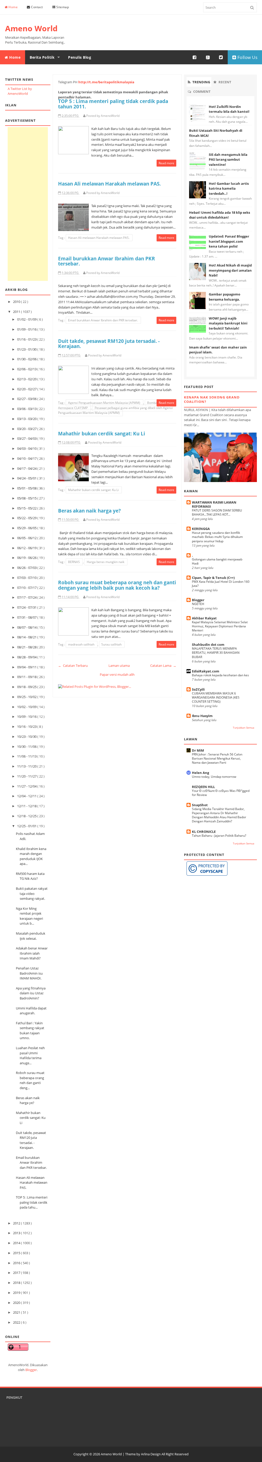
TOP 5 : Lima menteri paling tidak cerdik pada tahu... (31, 1202)
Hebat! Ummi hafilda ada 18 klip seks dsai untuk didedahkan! (219, 215)
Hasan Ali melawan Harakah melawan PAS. (31, 1182)
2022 (17, 1322)
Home (13, 7)
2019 (17, 1292)
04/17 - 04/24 (27, 468)
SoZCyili (198, 689)
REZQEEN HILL (203, 786)
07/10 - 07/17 (27, 587)
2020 (17, 1302)
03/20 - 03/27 (27, 428)
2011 (17, 311)
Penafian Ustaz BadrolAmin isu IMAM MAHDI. (29, 973)
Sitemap (62, 7)
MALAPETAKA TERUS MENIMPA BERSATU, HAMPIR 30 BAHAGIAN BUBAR (215, 652)
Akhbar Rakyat (204, 618)
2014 (17, 1243)
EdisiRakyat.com (205, 671)
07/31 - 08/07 (27, 617)
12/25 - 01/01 (27, 826)
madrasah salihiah (81, 644)
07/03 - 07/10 (27, 577)
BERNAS (74, 562)
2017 (17, 1272)
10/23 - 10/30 (27, 736)
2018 (17, 1282)
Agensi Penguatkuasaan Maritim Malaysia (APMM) (104, 403)
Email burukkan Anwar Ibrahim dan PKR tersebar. (31, 1162)
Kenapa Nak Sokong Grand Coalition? (212, 399)
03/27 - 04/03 (27, 438)
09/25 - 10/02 (27, 696)
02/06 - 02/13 (27, 369)
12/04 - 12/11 (27, 796)
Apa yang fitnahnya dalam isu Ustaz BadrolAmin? (31, 993)
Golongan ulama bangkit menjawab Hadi (217, 561)
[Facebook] (194, 57)
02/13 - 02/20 (27, 379)
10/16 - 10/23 (27, 726)
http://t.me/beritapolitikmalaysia (106, 82)
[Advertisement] (28, 204)
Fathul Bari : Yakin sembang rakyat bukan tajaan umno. (30, 1030)
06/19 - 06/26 (27, 557)
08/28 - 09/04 (27, 657)
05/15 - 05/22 (27, 508)
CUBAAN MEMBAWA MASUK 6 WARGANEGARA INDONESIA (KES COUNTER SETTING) (215, 697)
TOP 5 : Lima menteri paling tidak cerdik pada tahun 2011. (113, 104)
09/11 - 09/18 (27, 676)
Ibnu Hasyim (202, 715)
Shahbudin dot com (208, 644)
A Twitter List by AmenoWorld (20, 91)
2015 (17, 1253)
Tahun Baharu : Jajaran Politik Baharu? (219, 835)
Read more (166, 163)
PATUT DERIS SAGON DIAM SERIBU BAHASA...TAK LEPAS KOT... (217, 512)
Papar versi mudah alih (117, 674)
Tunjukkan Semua (243, 727)
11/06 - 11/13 (27, 756)
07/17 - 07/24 (27, 597)
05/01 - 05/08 (27, 488)
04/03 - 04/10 (27, 448)
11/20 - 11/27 (27, 776)
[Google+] (208, 57)
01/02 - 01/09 (27, 319)
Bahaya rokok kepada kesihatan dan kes (220, 675)
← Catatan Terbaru (73, 665)
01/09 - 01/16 (27, 329)
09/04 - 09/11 (27, 667)
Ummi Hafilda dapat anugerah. (31, 1011)
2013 (17, 1233)
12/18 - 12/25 (27, 816)
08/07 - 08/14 (27, 627)
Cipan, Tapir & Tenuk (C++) (213, 577)
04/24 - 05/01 (27, 478)
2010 (17, 301)
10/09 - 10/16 (27, 716)
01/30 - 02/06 (27, 359)
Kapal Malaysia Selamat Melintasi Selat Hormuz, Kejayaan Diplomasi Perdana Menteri (220, 626)
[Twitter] (221, 57)
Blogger (31, 1369)
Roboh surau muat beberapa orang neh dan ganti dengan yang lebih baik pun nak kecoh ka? (117, 585)
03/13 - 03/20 (27, 418)
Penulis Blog (79, 57)
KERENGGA (201, 528)
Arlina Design (151, 1454)
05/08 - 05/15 (27, 498)
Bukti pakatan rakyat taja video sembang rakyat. (32, 893)
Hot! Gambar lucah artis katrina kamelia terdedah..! (229, 188)
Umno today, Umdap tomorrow (214, 776)
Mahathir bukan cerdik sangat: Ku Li (31, 1117)
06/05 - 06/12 (27, 538)
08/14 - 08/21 (27, 637)
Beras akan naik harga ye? (28, 1100)
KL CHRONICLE (204, 831)
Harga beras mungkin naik (106, 562)
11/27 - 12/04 (27, 786)
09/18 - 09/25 (27, 686)
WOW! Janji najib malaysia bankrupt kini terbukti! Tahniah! (228, 323)
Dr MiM (198, 750)
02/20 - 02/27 (27, 389)
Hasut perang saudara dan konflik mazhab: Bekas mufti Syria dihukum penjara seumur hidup (217, 536)
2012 (17, 1223)
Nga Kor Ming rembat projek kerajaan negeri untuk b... (29, 916)
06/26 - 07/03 (27, 567)
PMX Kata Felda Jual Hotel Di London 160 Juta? (220, 583)
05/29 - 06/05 (27, 528)
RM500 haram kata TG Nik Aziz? (30, 876)
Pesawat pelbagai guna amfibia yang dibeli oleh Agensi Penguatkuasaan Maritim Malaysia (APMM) (115, 410)
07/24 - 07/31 (27, 607)
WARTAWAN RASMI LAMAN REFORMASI (214, 504)
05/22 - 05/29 (27, 518)
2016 (17, 1263)
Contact (36, 7)
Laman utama (119, 665)
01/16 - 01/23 (27, 339)
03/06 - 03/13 (27, 408)
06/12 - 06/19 (27, 548)
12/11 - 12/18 (27, 806)
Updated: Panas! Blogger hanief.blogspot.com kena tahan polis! (229, 241)
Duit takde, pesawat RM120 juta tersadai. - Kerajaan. (109, 344)
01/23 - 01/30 (27, 349)
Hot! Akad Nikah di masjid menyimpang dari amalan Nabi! (230, 270)
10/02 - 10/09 (27, 706)
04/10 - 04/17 (27, 458)
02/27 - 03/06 (27, 398)
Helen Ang (200, 772)
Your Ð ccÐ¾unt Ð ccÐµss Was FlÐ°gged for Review (220, 793)
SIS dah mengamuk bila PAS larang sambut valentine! (228, 159)
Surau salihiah (111, 644)
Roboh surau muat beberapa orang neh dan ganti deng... (30, 1080)
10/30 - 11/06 (27, 746)
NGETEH (198, 604)
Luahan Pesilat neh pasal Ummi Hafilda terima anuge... (30, 1055)
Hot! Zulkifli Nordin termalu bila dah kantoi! (229, 109)
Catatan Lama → (163, 665)
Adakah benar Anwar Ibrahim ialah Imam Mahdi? (32, 953)
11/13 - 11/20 (27, 766)
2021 (17, 1312)
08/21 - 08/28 (27, 647)
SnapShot (200, 805)
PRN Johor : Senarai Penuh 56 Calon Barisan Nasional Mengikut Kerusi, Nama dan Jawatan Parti (217, 758)
